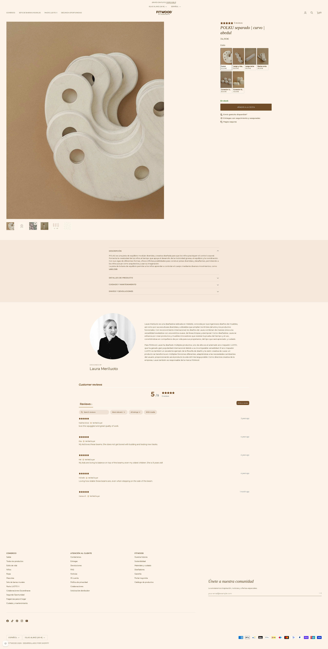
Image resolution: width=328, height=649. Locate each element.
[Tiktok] (12, 621)
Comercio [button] (11, 553)
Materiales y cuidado (143, 565)
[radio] (226, 59)
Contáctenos (75, 557)
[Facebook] (7, 621)
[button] (11, 12)
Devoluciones (76, 565)
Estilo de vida (11, 565)
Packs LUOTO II (12, 586)
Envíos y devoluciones (121, 291)
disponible (171, 2)
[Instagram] (22, 621)
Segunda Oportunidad (15, 595)
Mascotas (10, 578)
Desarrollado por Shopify (36, 643)
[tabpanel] (164, 456)
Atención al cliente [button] (81, 553)
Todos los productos (14, 561)
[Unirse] (319, 593)
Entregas (74, 561)
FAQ (72, 570)
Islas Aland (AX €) (157, 6)
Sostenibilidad (140, 561)
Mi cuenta (74, 578)
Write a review (243, 403)
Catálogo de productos (144, 582)
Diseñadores (140, 570)
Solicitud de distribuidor (80, 591)
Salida (8, 557)
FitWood (12, 643)
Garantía (138, 574)
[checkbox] (150, 412)
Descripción (115, 251)
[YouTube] (27, 621)
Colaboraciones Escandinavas (18, 591)
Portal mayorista (141, 578)
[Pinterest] (17, 621)
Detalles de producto (121, 278)
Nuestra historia (141, 557)
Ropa (8, 574)
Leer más (113, 269)
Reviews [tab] (86, 404)
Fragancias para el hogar (16, 599)
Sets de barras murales (15, 582)
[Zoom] (11, 214)
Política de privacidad (79, 582)
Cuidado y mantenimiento (122, 284)
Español (175, 6)
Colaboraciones (76, 586)
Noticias (73, 574)
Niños (8, 570)
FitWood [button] (139, 553)
